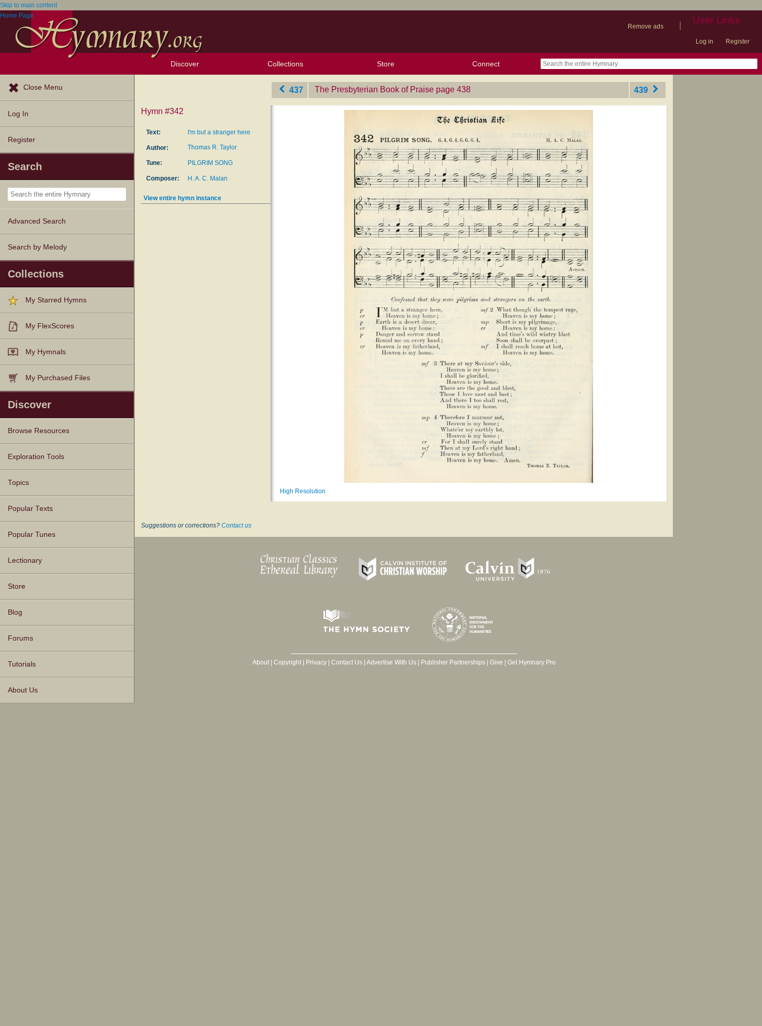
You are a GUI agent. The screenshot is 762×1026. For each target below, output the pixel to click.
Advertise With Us (391, 662)
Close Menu (43, 87)
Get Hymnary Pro (531, 662)
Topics (18, 483)
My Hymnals (45, 352)
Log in (704, 41)
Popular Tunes (31, 534)
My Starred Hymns (56, 300)
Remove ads (646, 26)
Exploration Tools (36, 457)
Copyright (287, 662)
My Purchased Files (57, 378)
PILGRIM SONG (210, 163)
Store (385, 64)
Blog (15, 612)
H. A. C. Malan (208, 178)
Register (738, 41)
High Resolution (303, 491)
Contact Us (346, 662)
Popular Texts (30, 508)
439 (642, 89)
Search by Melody (37, 247)
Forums (20, 638)
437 (295, 89)
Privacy (316, 662)
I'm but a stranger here (219, 132)
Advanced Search (37, 221)
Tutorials (22, 664)
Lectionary (25, 560)
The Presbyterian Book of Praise (374, 89)
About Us (23, 690)
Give (496, 662)
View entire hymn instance (182, 198)
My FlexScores (49, 326)
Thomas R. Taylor (212, 147)
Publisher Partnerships (453, 662)
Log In (18, 114)
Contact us (236, 525)
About (260, 662)
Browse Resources (38, 431)
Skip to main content (28, 5)
